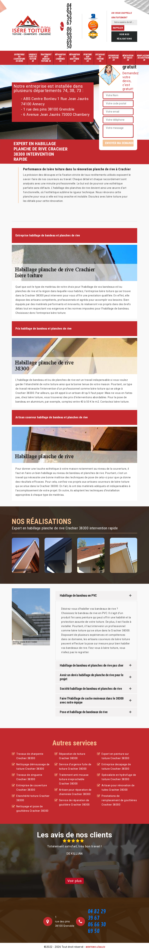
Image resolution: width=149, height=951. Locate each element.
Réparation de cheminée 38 (60, 57)
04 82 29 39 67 (69, 14)
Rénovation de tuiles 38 (127, 57)
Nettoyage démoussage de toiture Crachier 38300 (33, 766)
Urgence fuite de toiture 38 (33, 57)
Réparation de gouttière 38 (74, 57)
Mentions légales (95, 947)
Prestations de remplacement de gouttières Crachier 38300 (119, 800)
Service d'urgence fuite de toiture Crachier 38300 (75, 766)
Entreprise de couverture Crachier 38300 (31, 787)
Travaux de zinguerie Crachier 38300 (29, 777)
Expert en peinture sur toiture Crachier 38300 (115, 756)
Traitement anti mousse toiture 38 (46, 57)
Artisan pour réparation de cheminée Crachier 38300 (75, 792)
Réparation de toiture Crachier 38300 (72, 756)
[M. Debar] (31, 25)
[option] (74, 847)
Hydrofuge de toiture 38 (113, 57)
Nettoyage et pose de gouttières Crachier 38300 (32, 808)
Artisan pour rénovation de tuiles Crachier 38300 (118, 787)
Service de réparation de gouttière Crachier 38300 (74, 802)
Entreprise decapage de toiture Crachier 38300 (116, 766)
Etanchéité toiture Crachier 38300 (33, 798)
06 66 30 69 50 (69, 38)
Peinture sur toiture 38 (87, 57)
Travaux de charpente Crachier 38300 (29, 756)
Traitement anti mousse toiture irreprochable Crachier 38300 (74, 779)
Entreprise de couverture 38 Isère (19, 57)
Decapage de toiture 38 (100, 57)
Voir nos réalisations (124, 36)
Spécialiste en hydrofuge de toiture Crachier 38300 (119, 777)
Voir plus (74, 881)
